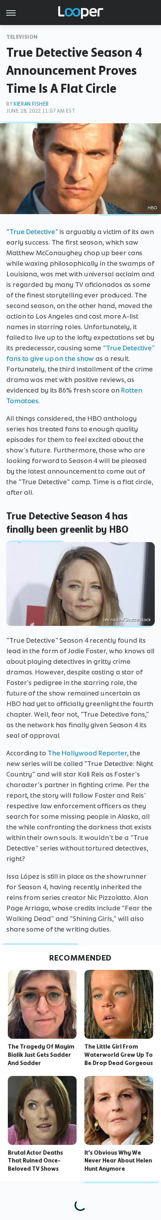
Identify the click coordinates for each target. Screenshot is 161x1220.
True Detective (32, 231)
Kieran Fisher (31, 104)
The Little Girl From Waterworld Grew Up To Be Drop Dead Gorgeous (118, 1055)
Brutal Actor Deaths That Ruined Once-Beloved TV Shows (35, 1161)
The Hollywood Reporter (87, 753)
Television (22, 37)
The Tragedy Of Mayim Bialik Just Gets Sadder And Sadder (41, 1055)
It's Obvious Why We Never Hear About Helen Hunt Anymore (118, 1161)
